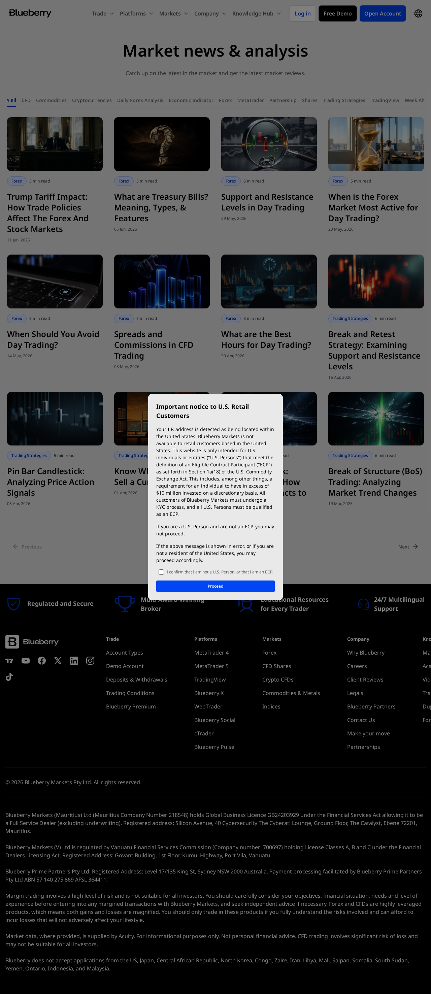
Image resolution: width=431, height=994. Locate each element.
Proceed (215, 586)
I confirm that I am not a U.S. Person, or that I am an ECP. (220, 572)
